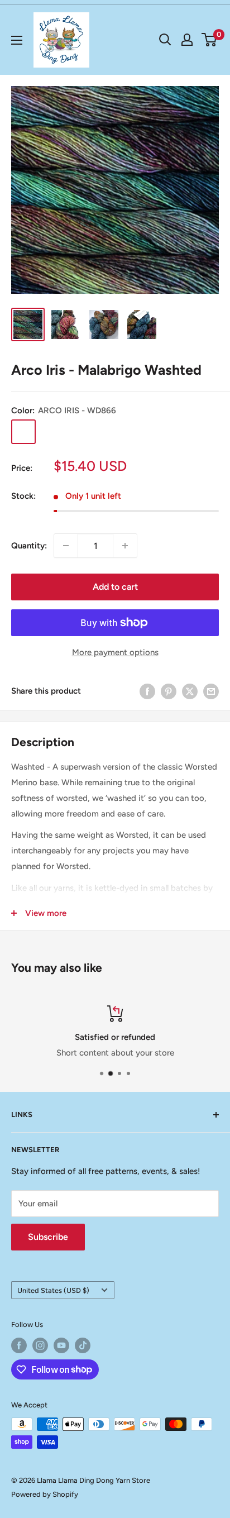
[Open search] (165, 40)
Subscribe (48, 1236)
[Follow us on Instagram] (40, 1345)
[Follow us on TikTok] (82, 1345)
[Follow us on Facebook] (19, 1345)
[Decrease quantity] (66, 545)
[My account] (187, 40)
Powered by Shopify (44, 1494)
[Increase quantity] (125, 545)
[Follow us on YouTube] (61, 1345)
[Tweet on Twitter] (190, 690)
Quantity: (29, 546)
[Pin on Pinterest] (168, 690)
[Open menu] (16, 40)
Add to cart (115, 586)
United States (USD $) (53, 1290)
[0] (210, 39)
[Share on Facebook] (147, 690)
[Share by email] (211, 690)
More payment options (115, 652)
